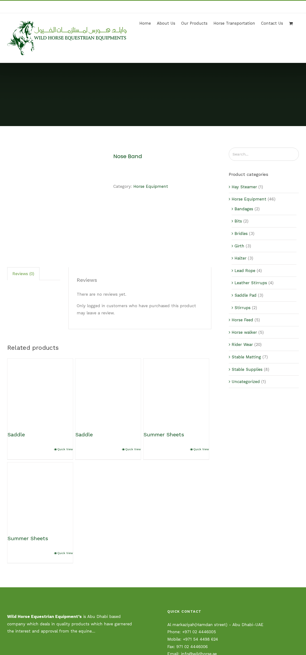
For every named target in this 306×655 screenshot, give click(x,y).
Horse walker (244, 332)
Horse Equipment (150, 186)
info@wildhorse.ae (285, 7)
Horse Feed (242, 319)
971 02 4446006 (192, 646)
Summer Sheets (163, 435)
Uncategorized (246, 381)
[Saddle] (40, 391)
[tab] (23, 273)
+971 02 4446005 (199, 631)
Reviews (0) (23, 273)
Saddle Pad (246, 295)
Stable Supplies (247, 369)
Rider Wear (242, 344)
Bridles (241, 233)
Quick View (65, 449)
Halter (240, 258)
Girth (239, 246)
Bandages (244, 208)
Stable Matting (246, 357)
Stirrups (243, 307)
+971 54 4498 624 (200, 639)
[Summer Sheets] (176, 391)
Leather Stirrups (251, 282)
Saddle (16, 435)
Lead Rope (245, 270)
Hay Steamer (244, 186)
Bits (238, 221)
